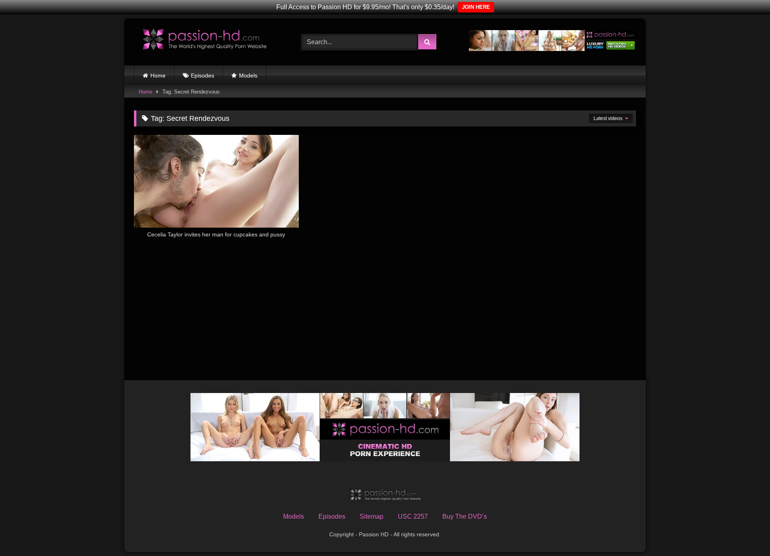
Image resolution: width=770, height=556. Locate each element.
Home (158, 75)
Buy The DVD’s (464, 516)
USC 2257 (413, 516)
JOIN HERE (476, 7)
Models (248, 75)
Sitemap (371, 516)
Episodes (202, 75)
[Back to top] (745, 532)
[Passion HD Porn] (204, 40)
